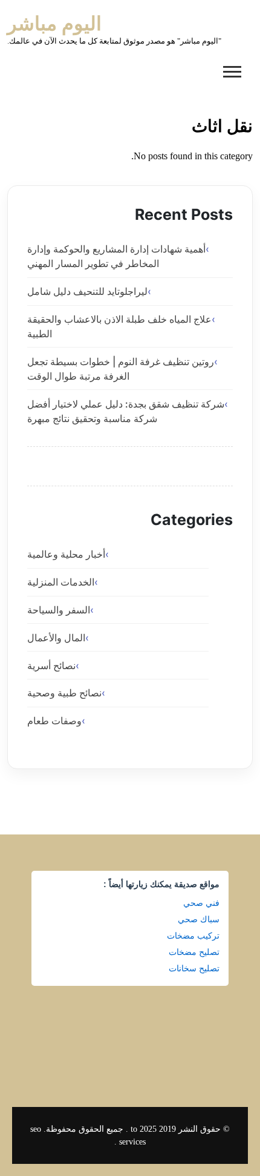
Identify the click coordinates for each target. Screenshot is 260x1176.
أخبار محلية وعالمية (66, 554)
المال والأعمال (56, 638)
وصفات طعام (54, 721)
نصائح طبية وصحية (64, 693)
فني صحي (201, 903)
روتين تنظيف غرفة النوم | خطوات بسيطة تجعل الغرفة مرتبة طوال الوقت (120, 368)
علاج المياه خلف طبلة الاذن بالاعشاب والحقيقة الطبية (119, 326)
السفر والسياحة (58, 610)
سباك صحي (198, 919)
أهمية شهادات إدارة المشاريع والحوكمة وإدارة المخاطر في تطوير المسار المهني (116, 256)
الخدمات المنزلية (60, 582)
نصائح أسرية (51, 665)
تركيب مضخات (193, 935)
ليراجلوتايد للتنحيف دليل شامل (87, 291)
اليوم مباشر (54, 24)
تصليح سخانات (194, 968)
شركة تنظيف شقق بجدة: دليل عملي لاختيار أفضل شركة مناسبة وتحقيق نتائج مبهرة (125, 411)
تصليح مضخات (194, 952)
